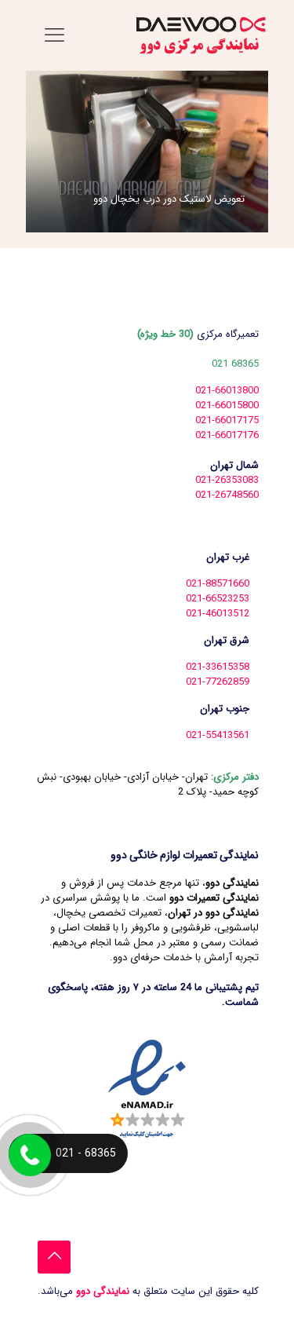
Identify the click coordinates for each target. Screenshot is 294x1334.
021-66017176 (227, 435)
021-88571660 (217, 584)
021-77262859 (217, 682)
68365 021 (235, 364)
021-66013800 (227, 390)
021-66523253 (217, 598)
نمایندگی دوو (101, 1291)
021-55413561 (217, 735)
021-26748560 (227, 495)
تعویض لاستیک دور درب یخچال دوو (169, 199)
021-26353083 (227, 480)
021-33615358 (217, 667)
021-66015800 (227, 405)
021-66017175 (227, 420)
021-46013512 (217, 613)
